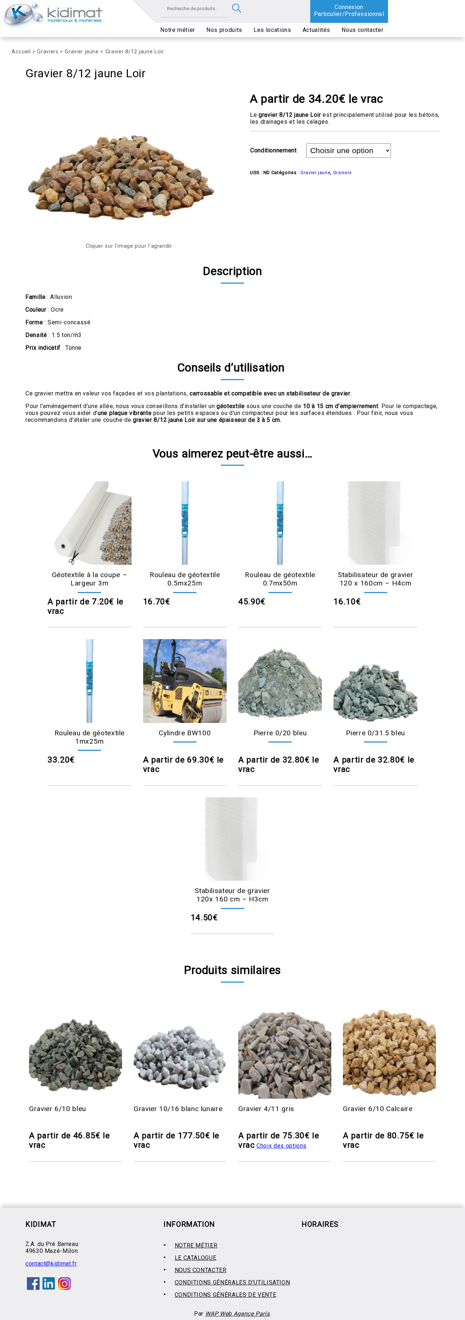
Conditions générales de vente (225, 1294)
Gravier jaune (81, 52)
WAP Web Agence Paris (237, 1313)
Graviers (47, 52)
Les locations (272, 29)
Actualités (316, 29)
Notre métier (177, 29)
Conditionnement (273, 150)
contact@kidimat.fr (51, 1263)
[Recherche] (236, 8)
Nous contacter (362, 29)
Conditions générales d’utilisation (232, 1282)
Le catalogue (196, 1257)
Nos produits (224, 29)
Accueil (21, 52)
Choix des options (281, 1145)
